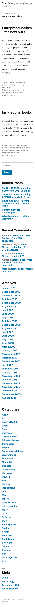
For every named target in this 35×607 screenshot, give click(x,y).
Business (7, 85)
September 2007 (11, 361)
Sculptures (8, 539)
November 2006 (11, 376)
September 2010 (11, 291)
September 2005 (11, 394)
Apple (5, 414)
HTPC (5, 480)
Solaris (5, 546)
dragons (21, 90)
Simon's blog (8, 3)
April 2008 (8, 343)
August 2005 (9, 398)
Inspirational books (17, 112)
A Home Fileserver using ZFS (13, 254)
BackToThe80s (10, 422)
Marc (4, 268)
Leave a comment (10, 95)
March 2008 (8, 346)
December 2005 (11, 383)
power (5, 531)
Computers (8, 444)
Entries (8, 581)
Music (5, 509)
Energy (6, 447)
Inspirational (6, 87)
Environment (9, 455)
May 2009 (7, 317)
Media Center (9, 502)
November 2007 (11, 354)
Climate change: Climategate (11, 211)
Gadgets (6, 466)
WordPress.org (10, 588)
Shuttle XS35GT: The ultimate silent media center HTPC (16, 203)
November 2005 (11, 387)
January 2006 (9, 379)
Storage (6, 550)
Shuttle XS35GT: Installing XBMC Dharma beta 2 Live (16, 195)
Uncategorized (10, 557)
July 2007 (7, 365)
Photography (9, 524)
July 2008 (7, 332)
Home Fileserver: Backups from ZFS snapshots (16, 238)
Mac (4, 495)
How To (6, 476)
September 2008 (11, 324)
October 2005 (9, 390)
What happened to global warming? (15, 217)
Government (9, 469)
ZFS (4, 561)
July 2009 (7, 310)
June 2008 (8, 335)
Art (4, 418)
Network (6, 517)
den (16, 90)
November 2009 (11, 295)
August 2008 (9, 328)
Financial (7, 462)
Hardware (7, 473)
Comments (10, 585)
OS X (4, 520)
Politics (6, 528)
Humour (6, 484)
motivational (15, 153)
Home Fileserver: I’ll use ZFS (17, 270)
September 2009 (11, 302)
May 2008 (7, 339)
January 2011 (9, 288)
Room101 (7, 535)
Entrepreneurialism (17, 85)
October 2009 (9, 299)
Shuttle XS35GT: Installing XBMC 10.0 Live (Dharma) (16, 189)
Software (7, 542)
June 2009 (8, 313)
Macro (5, 498)
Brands (6, 429)
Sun (4, 553)
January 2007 (9, 372)
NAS (4, 513)
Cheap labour (9, 436)
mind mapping (10, 506)
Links (5, 491)
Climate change (10, 440)
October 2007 (9, 357)
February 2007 (10, 368)
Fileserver (7, 458)
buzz (12, 90)
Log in (5, 577)
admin (6, 82)
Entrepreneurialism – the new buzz (17, 30)
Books (6, 148)
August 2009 (9, 306)
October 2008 (9, 321)
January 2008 (9, 350)
